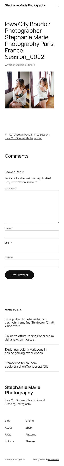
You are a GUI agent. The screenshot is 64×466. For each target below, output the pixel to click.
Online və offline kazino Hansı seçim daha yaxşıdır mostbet (29, 337)
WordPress (53, 459)
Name (8, 228)
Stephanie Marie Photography (25, 5)
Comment (11, 188)
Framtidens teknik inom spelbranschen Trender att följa (26, 364)
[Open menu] (57, 5)
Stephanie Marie (24, 64)
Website (9, 257)
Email (8, 242)
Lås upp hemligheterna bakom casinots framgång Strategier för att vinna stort (29, 322)
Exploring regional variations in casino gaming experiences (26, 351)
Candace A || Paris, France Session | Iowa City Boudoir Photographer (27, 136)
